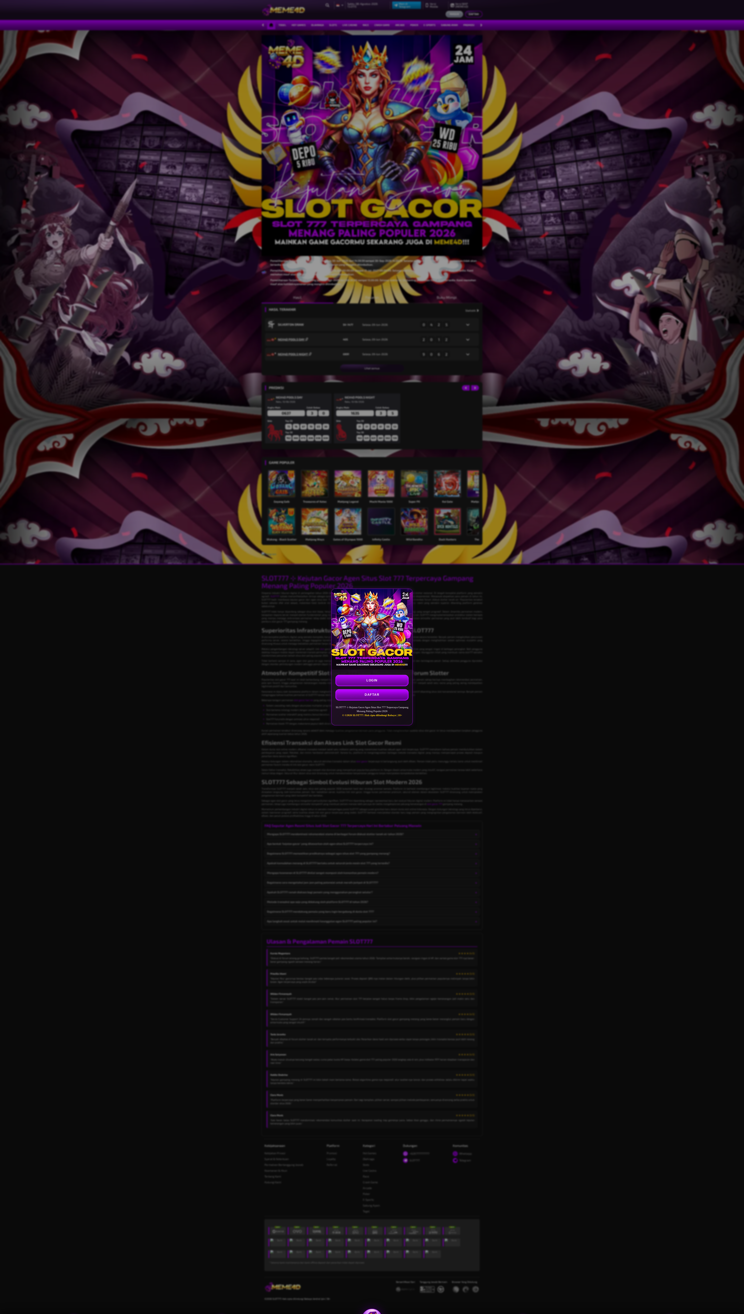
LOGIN (372, 680)
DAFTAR (372, 694)
